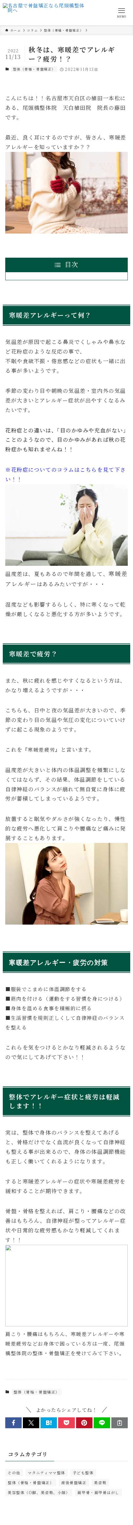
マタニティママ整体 (46, 1472)
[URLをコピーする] (119, 1422)
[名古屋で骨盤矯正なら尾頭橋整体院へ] (44, 12)
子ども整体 (83, 1472)
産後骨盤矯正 (73, 1482)
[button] (13, 1422)
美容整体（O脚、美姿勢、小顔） (39, 1492)
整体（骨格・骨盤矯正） (34, 69)
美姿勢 (100, 1482)
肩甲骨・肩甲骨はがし (98, 1492)
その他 (14, 1472)
